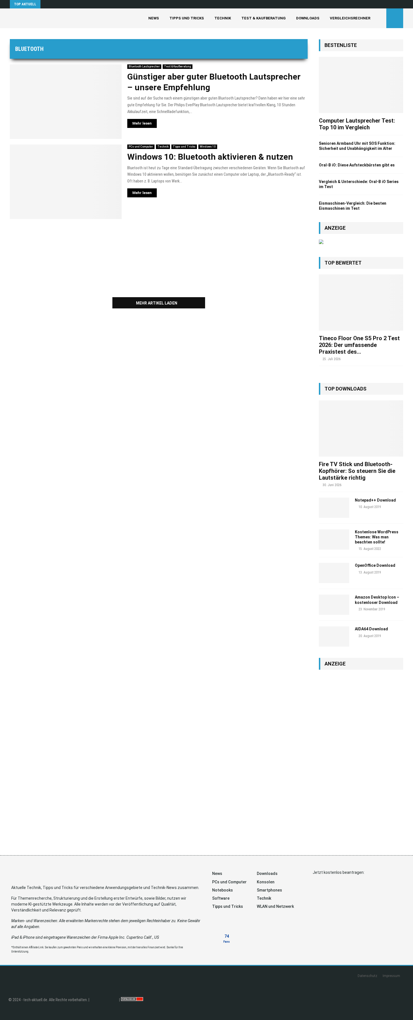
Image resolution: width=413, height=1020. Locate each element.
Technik (222, 18)
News (153, 18)
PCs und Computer (141, 146)
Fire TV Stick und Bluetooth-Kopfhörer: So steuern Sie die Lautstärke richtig (357, 471)
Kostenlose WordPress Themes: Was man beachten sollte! (376, 537)
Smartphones (269, 890)
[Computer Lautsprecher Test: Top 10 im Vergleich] (361, 85)
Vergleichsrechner (350, 18)
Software (221, 898)
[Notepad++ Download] (334, 508)
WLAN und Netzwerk (275, 906)
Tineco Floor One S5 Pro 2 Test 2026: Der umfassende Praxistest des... (359, 345)
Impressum (391, 976)
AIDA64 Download (371, 629)
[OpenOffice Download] (334, 573)
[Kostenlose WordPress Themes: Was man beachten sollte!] (334, 539)
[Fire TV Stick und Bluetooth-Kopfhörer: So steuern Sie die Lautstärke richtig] (361, 428)
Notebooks (222, 890)
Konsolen (265, 882)
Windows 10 (208, 146)
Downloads (307, 18)
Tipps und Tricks (186, 18)
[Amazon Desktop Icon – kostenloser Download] (334, 605)
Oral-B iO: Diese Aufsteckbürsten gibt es (357, 165)
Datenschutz (367, 976)
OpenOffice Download (375, 565)
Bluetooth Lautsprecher (144, 66)
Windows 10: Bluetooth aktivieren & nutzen (210, 157)
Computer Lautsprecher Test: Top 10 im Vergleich (357, 124)
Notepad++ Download (375, 500)
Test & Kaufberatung (263, 18)
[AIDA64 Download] (334, 636)
